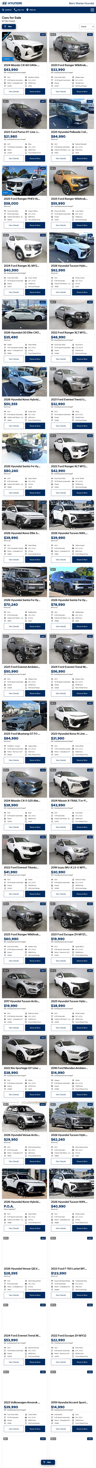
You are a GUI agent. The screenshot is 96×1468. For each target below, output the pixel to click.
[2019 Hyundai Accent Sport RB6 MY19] (71, 1384)
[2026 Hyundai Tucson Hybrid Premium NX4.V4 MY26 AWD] (71, 1117)
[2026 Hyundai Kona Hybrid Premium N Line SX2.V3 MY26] (24, 381)
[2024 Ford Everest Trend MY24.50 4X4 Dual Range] (24, 1317)
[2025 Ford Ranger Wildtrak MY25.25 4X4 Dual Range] (71, 181)
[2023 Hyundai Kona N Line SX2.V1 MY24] (71, 716)
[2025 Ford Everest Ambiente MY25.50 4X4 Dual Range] (24, 649)
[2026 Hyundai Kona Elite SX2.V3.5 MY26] (24, 515)
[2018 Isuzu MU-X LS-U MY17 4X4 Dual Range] (71, 849)
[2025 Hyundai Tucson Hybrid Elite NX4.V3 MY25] (71, 983)
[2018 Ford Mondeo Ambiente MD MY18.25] (71, 1050)
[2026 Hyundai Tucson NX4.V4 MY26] (71, 515)
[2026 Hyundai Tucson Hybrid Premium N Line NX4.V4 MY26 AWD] (71, 247)
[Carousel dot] (20, 60)
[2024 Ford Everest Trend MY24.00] (71, 649)
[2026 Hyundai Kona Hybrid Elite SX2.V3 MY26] (24, 1184)
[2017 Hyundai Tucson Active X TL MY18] (24, 983)
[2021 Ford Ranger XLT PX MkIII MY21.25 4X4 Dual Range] (24, 1451)
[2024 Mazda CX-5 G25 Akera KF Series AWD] (24, 782)
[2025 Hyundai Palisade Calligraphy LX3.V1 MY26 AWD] (71, 114)
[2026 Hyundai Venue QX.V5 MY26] (24, 1251)
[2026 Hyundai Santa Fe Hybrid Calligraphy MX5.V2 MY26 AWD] (24, 448)
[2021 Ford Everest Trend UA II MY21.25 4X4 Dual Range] (71, 381)
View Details (14, 91)
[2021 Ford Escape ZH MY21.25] (71, 916)
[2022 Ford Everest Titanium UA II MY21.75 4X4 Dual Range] (24, 849)
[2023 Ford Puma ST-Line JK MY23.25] (24, 114)
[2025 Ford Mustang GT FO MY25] (24, 716)
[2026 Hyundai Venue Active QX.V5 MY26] (24, 1117)
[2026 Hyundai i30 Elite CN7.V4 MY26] (24, 314)
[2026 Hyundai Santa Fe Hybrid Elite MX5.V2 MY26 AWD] (24, 582)
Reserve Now (35, 91)
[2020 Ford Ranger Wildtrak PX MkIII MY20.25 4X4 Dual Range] (71, 1451)
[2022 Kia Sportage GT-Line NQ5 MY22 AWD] (24, 1050)
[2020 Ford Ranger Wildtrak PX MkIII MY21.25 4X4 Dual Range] (71, 47)
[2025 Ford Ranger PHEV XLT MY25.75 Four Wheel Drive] (24, 181)
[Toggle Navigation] (92, 10)
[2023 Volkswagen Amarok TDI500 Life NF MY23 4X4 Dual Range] (24, 1384)
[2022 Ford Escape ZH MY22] (71, 1317)
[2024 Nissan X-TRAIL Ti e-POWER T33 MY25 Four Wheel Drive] (71, 782)
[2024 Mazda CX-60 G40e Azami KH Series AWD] (24, 47)
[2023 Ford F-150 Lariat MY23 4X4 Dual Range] (71, 1251)
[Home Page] (12, 3)
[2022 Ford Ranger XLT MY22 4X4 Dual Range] (71, 314)
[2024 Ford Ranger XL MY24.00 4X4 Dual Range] (24, 247)
